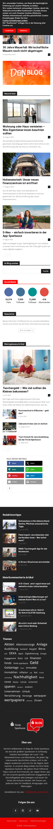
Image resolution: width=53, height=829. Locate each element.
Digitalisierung (31, 653)
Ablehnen (23, 31)
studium (29, 686)
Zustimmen (9, 31)
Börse (41, 648)
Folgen (21, 289)
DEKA (12, 653)
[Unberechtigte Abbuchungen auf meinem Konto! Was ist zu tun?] (9, 600)
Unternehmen (12, 691)
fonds (8, 663)
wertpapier (40, 695)
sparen (9, 686)
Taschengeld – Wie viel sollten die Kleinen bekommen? (24, 389)
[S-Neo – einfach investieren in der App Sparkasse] (26, 217)
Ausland (23, 649)
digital (20, 653)
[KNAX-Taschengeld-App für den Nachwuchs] (9, 552)
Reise (41, 677)
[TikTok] (30, 810)
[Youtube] (37, 810)
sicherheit (33, 682)
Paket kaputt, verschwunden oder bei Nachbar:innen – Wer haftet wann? (33, 537)
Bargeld (33, 649)
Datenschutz (11, 821)
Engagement (10, 658)
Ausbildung (11, 648)
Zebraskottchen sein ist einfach (32, 424)
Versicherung (12, 695)
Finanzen (35, 658)
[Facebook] (15, 810)
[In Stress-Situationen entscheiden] (9, 565)
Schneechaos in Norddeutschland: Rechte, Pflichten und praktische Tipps (34, 524)
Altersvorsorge (25, 644)
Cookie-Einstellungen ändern (15, 20)
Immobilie (31, 667)
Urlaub (26, 691)
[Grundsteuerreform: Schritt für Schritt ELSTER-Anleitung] (9, 613)
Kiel (35, 672)
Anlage (42, 644)
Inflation (23, 672)
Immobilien (11, 672)
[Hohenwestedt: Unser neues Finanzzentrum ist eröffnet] (26, 164)
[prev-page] (4, 255)
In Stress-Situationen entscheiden (34, 562)
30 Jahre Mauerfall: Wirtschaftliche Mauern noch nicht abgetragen (25, 49)
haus (22, 668)
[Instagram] (23, 810)
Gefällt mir (8, 289)
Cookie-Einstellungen (38, 821)
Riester (15, 682)
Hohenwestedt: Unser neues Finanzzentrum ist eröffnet (21, 181)
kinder (41, 673)
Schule (23, 682)
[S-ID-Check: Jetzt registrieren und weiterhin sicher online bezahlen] (9, 587)
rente (7, 681)
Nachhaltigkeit (25, 676)
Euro (20, 658)
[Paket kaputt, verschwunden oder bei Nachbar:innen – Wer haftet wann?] (9, 538)
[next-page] (8, 255)
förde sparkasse (20, 663)
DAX (5, 654)
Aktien (9, 644)
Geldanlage (11, 667)
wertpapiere (14, 700)
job (31, 672)
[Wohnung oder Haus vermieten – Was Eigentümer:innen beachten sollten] (26, 111)
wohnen (29, 701)
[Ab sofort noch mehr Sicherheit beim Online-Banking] (9, 626)
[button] (15, 463)
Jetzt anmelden (25, 330)
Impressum (23, 821)
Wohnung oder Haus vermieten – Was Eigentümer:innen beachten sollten (24, 130)
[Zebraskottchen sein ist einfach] (9, 427)
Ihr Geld (6, 43)
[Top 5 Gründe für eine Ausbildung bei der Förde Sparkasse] (9, 440)
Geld (34, 662)
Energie (43, 653)
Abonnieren (44, 289)
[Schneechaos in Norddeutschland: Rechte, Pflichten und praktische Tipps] (9, 524)
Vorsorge (27, 695)
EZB (26, 658)
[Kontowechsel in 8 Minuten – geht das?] (9, 414)
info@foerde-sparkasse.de (37, 792)
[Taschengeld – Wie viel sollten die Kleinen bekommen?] (26, 367)
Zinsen (38, 700)
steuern (20, 687)
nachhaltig (8, 678)
